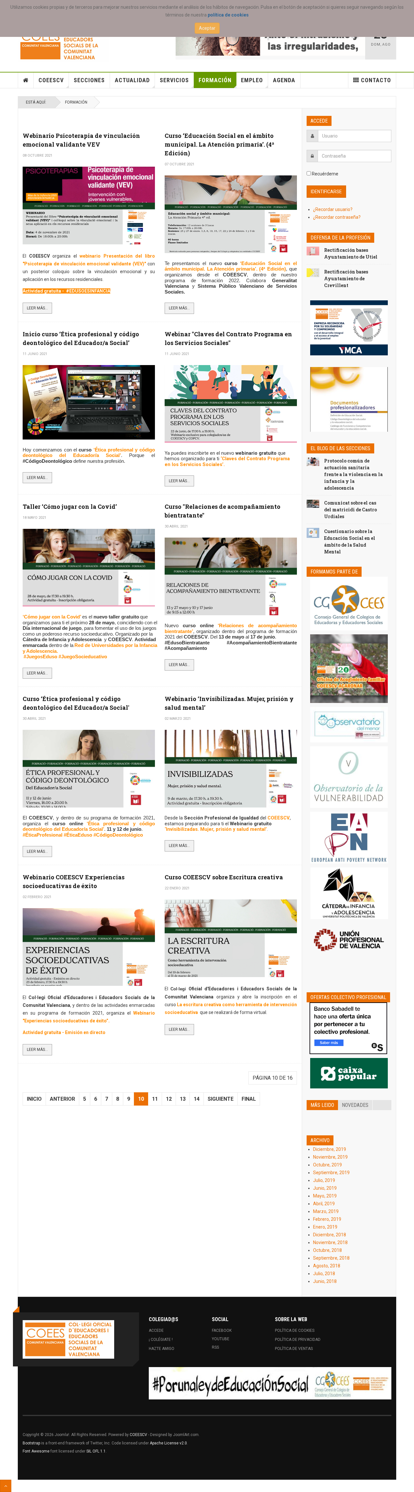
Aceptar (207, 28)
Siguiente (221, 1099)
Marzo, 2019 (326, 1211)
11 (155, 1099)
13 (183, 1099)
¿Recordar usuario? (333, 209)
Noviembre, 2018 (330, 1242)
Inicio (34, 1099)
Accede (156, 1330)
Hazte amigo (161, 1348)
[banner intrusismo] (270, 39)
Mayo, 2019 (325, 1195)
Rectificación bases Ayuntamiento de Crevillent (346, 278)
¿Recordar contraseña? (337, 217)
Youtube (220, 1339)
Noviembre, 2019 (330, 1157)
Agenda (284, 80)
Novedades (355, 1105)
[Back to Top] (5, 1486)
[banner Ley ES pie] (270, 1383)
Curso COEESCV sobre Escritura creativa (224, 877)
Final (249, 1099)
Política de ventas (294, 1348)
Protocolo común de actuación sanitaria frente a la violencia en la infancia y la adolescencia (353, 474)
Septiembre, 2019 (331, 1172)
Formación (215, 80)
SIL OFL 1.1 (96, 1451)
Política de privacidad (298, 1339)
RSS (215, 1347)
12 (169, 1099)
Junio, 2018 (325, 1281)
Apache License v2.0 (168, 1443)
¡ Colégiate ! (161, 1339)
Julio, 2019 (324, 1180)
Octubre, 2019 (327, 1164)
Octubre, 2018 (327, 1250)
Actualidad (132, 80)
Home (26, 80)
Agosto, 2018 (326, 1265)
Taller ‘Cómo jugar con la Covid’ (70, 506)
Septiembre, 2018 (331, 1258)
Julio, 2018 (324, 1273)
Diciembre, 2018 (329, 1234)
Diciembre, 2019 (329, 1149)
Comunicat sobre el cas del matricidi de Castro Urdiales (350, 509)
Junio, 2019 (325, 1188)
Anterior (62, 1099)
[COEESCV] (63, 42)
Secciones (89, 80)
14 (197, 1099)
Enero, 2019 (325, 1227)
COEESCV (51, 80)
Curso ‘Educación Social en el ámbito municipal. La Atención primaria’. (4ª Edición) (219, 144)
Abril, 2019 (324, 1203)
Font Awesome (36, 1451)
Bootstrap (31, 1443)
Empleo (252, 80)
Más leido (322, 1105)
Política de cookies (294, 1330)
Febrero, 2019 (327, 1219)
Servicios (174, 80)
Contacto (376, 80)
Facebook (222, 1330)
